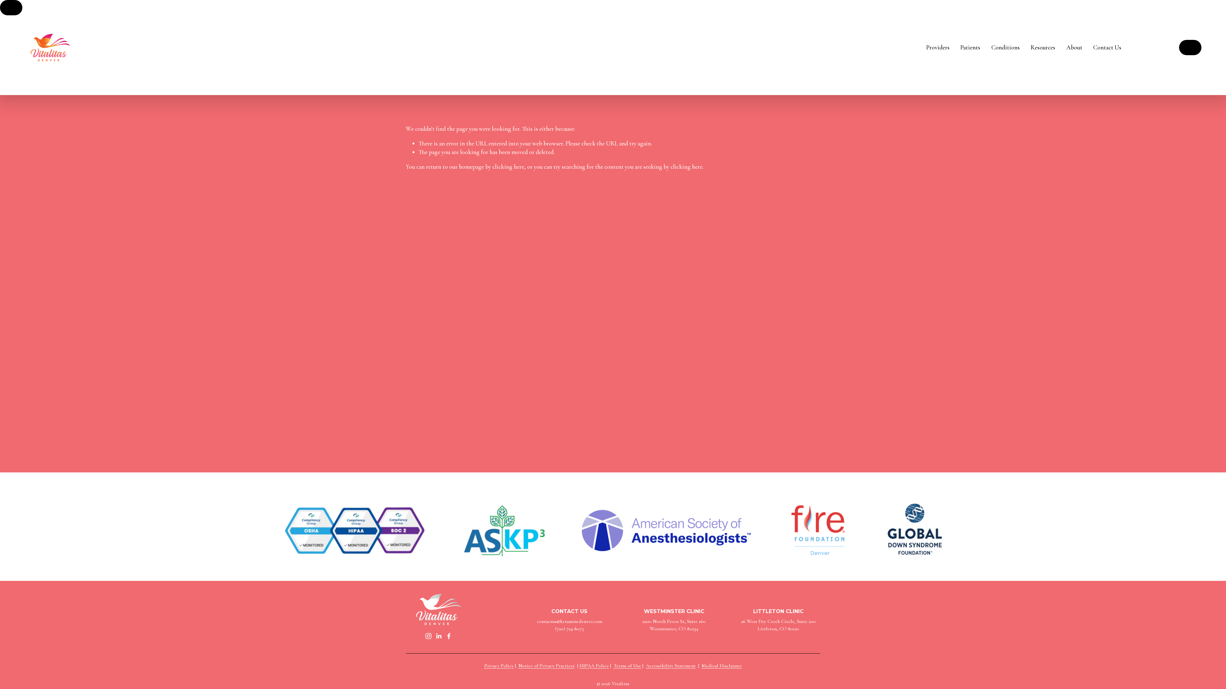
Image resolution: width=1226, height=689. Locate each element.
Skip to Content (11, 7)
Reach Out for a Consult (1190, 47)
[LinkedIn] (438, 636)
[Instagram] (428, 636)
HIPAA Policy (594, 666)
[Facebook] (449, 636)
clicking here (508, 167)
